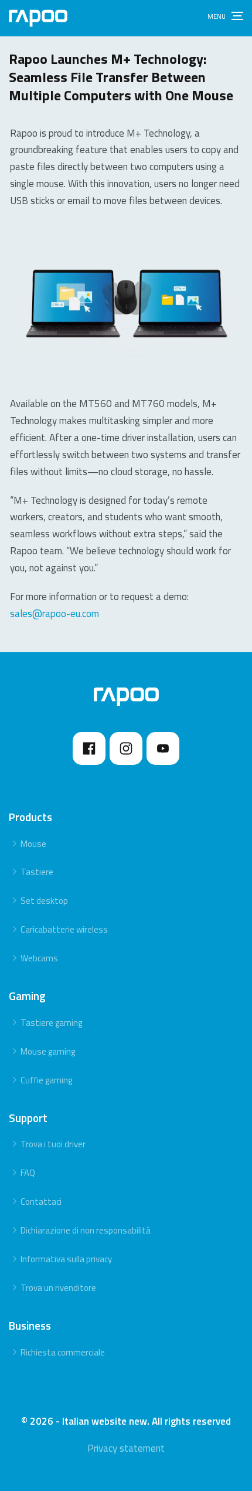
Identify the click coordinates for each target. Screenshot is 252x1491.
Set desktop (44, 900)
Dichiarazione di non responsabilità (86, 1230)
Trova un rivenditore (58, 1288)
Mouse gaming (48, 1051)
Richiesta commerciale (63, 1352)
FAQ (28, 1173)
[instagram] (126, 748)
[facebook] (89, 748)
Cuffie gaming (46, 1080)
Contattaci (41, 1201)
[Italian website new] (38, 18)
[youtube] (163, 748)
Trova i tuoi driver (53, 1144)
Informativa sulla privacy (66, 1259)
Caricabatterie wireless (64, 929)
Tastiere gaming (51, 1022)
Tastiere (37, 872)
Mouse (33, 843)
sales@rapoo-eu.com (54, 613)
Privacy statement (126, 1448)
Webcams (39, 958)
